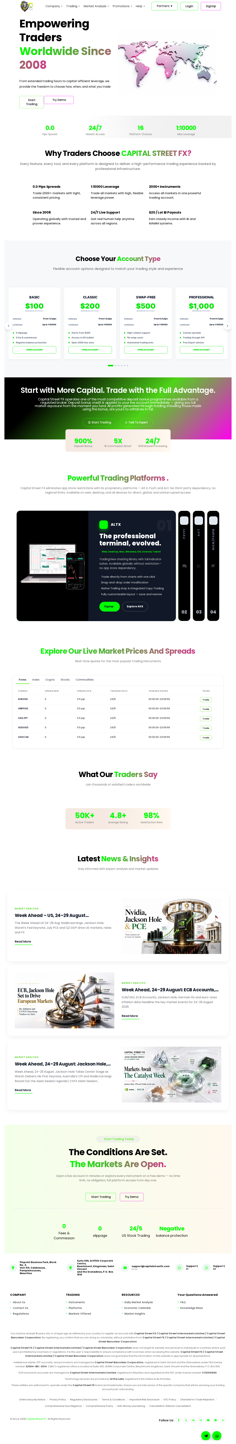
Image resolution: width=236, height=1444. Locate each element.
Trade (205, 699)
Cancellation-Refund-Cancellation (170, 1406)
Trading (71, 6)
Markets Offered (80, 1314)
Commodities (85, 680)
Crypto (50, 680)
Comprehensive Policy (99, 1406)
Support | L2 (219, 1267)
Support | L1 (192, 1267)
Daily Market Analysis (138, 1302)
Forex (22, 680)
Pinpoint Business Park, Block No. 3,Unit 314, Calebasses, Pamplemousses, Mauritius (38, 1267)
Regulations (21, 1314)
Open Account (34, 349)
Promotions (121, 6)
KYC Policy (170, 1399)
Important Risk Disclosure (144, 1399)
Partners (164, 6)
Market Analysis (95, 6)
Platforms (75, 1308)
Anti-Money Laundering (131, 1406)
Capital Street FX (36, 1419)
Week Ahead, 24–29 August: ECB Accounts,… (170, 990)
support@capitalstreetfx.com (151, 1266)
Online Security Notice (32, 1399)
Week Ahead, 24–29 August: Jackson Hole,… (63, 1064)
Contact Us (20, 1308)
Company (53, 6)
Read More (23, 941)
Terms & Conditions (113, 1399)
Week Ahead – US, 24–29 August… (52, 915)
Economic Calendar (137, 1308)
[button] (216, 1435)
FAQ (183, 1302)
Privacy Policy (58, 1399)
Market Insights (134, 1314)
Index (35, 680)
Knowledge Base (191, 1308)
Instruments (77, 1302)
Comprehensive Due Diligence (63, 1406)
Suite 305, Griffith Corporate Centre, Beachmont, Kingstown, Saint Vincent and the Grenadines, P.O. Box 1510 (95, 1267)
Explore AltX (135, 606)
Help (139, 6)
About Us (19, 1302)
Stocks (65, 680)
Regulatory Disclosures (84, 1399)
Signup (109, 606)
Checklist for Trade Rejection (197, 1399)
